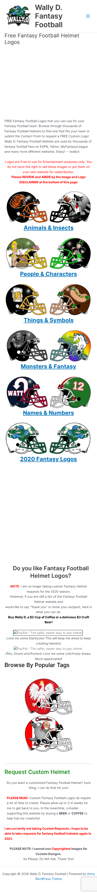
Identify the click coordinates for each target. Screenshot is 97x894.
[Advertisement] (48, 83)
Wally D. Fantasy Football (48, 16)
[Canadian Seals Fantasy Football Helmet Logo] (48, 733)
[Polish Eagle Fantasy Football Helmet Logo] (48, 696)
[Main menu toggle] (88, 16)
